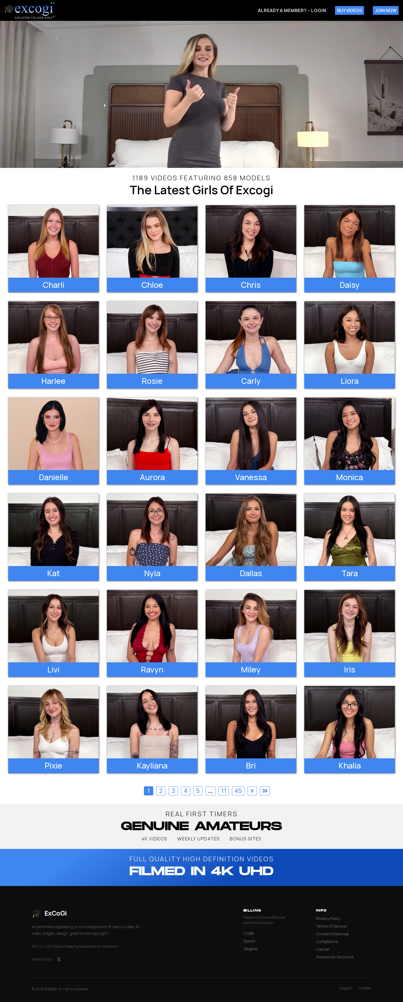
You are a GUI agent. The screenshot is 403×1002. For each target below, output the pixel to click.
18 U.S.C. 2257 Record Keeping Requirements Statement (75, 946)
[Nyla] (152, 530)
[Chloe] (152, 241)
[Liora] (349, 337)
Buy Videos (349, 10)
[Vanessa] (251, 434)
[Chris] (251, 241)
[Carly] (251, 337)
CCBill (248, 933)
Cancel (322, 949)
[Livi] (53, 626)
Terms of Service (331, 926)
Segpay (250, 948)
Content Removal (332, 933)
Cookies (365, 988)
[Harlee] (53, 337)
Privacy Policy (328, 918)
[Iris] (349, 626)
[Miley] (251, 626)
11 (223, 790)
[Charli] (53, 241)
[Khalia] (349, 722)
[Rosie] (152, 337)
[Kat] (53, 530)
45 (238, 790)
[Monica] (349, 434)
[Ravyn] (152, 626)
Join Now (385, 10)
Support (345, 988)
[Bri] (251, 722)
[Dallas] (251, 530)
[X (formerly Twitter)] (59, 959)
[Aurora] (152, 434)
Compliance (327, 941)
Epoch (249, 941)
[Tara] (349, 530)
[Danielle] (53, 434)
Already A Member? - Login (292, 10)
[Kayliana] (152, 722)
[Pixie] (53, 722)
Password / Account (334, 956)
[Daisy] (349, 241)
